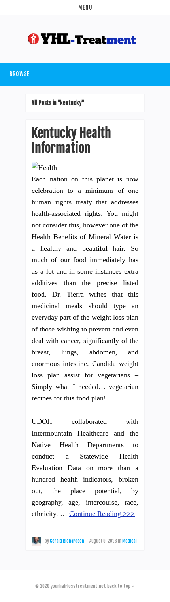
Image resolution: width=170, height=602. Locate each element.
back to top (119, 586)
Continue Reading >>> (102, 514)
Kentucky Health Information (71, 140)
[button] (85, 7)
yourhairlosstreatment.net (78, 586)
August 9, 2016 (103, 541)
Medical (129, 541)
